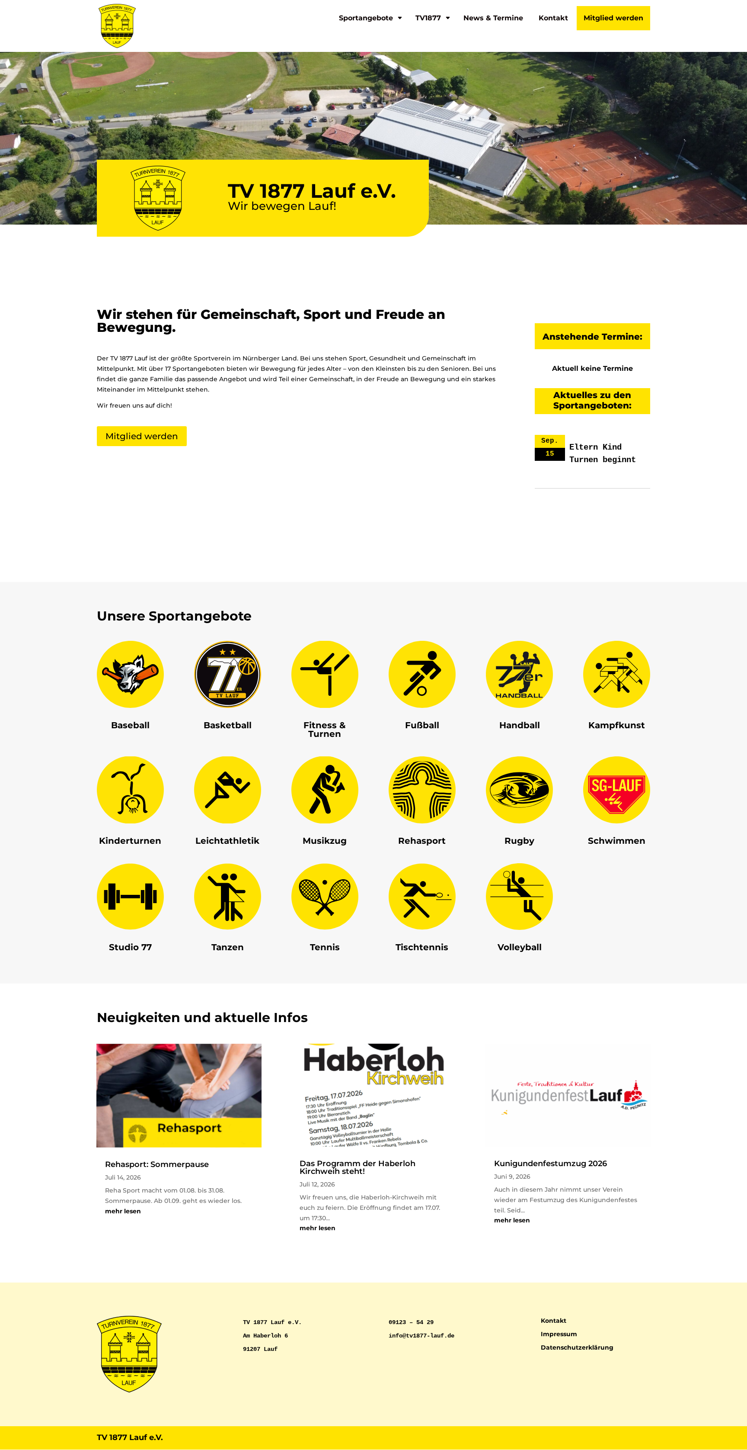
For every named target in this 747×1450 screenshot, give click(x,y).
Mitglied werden (613, 18)
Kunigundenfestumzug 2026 (550, 1163)
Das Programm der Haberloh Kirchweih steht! (357, 1167)
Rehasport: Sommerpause (157, 1164)
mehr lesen (123, 1211)
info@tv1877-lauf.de (421, 1335)
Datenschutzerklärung (577, 1347)
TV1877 (428, 18)
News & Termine (493, 18)
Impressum (559, 1334)
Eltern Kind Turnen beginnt (602, 454)
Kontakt (553, 18)
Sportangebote (366, 18)
